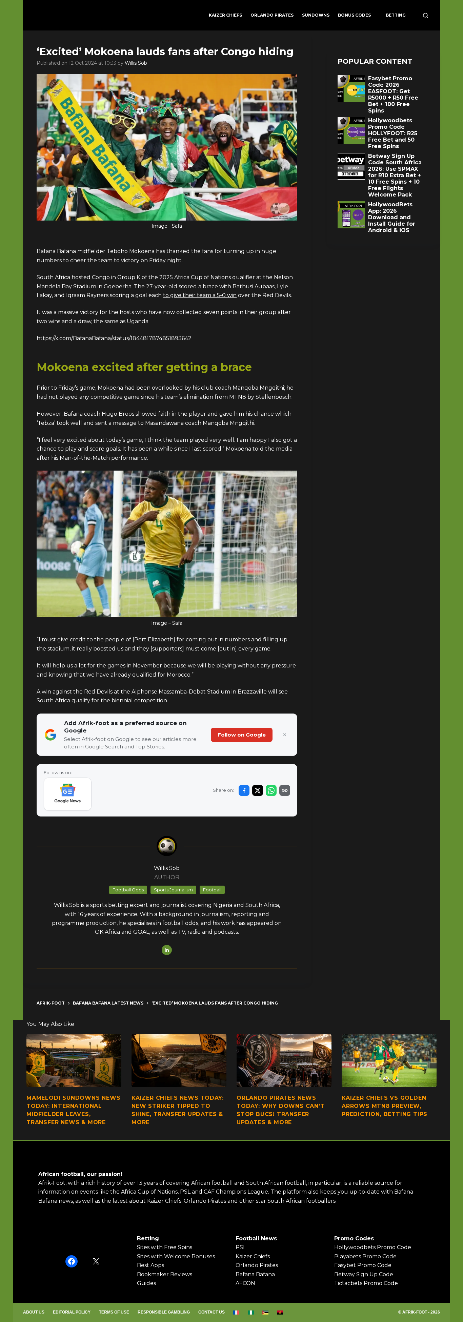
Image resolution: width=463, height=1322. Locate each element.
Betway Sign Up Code (363, 1274)
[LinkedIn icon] (167, 950)
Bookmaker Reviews (164, 1274)
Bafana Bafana (255, 1274)
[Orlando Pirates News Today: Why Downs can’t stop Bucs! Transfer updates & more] (284, 1061)
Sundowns (315, 15)
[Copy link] (284, 790)
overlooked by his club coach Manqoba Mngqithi (218, 388)
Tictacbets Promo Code (366, 1283)
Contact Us (211, 1312)
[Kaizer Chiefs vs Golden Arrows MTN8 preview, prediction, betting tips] (389, 1061)
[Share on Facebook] (244, 790)
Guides (146, 1283)
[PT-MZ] (265, 1312)
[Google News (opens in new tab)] (68, 794)
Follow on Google (242, 734)
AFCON (245, 1283)
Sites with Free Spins (164, 1247)
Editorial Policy (71, 1312)
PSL (241, 1247)
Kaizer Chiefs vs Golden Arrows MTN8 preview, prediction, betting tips (384, 1106)
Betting (396, 15)
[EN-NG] (251, 1312)
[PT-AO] (280, 1312)
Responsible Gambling (164, 1312)
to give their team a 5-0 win (200, 295)
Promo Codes (354, 1238)
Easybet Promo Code (362, 1265)
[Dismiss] (284, 734)
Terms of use (114, 1312)
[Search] (425, 15)
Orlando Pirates (272, 15)
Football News (256, 1238)
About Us (33, 1312)
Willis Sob (136, 63)
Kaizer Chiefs (225, 15)
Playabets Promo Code (365, 1256)
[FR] (236, 1312)
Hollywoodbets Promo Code (372, 1247)
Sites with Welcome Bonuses (176, 1256)
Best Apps (150, 1265)
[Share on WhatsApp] (271, 790)
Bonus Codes (354, 15)
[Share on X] (257, 790)
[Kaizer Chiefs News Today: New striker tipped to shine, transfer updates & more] (179, 1061)
